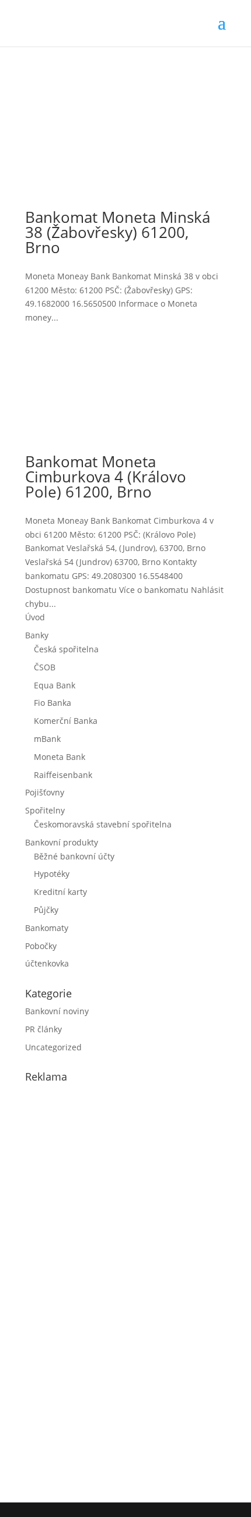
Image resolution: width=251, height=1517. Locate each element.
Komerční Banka (65, 720)
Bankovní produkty (61, 842)
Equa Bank (54, 685)
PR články (43, 1029)
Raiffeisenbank (63, 774)
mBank (47, 738)
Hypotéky (51, 873)
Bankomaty (46, 927)
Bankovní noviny (57, 1011)
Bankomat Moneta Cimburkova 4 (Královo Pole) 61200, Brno (105, 476)
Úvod (35, 617)
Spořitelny (45, 810)
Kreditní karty (60, 891)
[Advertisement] (112, 1290)
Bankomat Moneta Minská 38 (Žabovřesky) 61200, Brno (117, 232)
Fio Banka (52, 702)
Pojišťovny (44, 792)
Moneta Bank (59, 756)
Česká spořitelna (66, 649)
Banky (36, 635)
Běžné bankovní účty (74, 856)
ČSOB (44, 667)
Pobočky (41, 945)
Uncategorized (53, 1047)
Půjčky (46, 909)
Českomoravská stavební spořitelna (103, 824)
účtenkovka (47, 963)
